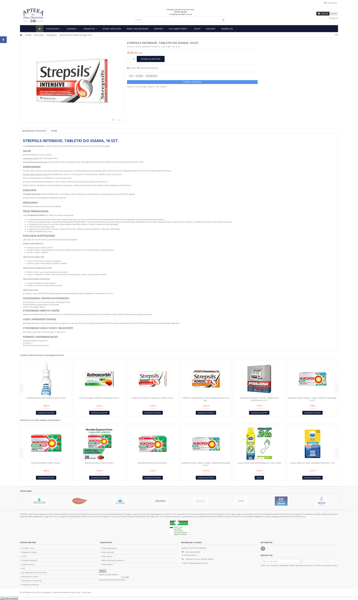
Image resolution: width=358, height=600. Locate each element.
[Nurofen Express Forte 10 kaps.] (46, 443)
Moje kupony (107, 564)
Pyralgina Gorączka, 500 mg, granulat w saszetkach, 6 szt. (259, 399)
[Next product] (337, 34)
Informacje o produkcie (34, 130)
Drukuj (133, 68)
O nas (24, 556)
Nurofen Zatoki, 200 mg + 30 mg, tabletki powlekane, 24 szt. (312, 399)
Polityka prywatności (30, 585)
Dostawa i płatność (29, 560)
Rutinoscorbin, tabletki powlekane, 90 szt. (99, 398)
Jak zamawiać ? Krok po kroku (34, 572)
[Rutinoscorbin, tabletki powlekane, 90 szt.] (99, 379)
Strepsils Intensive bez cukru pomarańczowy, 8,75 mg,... (206, 399)
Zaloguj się (333, 18)
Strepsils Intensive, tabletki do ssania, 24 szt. (152, 398)
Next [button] (336, 388)
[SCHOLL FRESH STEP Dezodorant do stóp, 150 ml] (259, 443)
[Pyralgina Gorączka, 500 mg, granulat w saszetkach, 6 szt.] (259, 379)
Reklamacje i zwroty (30, 576)
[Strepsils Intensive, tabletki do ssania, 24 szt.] (152, 379)
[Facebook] (263, 548)
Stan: (174, 47)
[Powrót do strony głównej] (21, 35)
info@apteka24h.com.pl (198, 563)
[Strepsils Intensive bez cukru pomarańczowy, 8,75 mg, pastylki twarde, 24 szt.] (206, 379)
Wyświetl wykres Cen (192, 82)
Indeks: (164, 47)
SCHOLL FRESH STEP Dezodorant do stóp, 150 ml (259, 463)
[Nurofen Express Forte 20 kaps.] (99, 443)
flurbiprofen (152, 76)
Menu (102, 571)
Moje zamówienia (109, 548)
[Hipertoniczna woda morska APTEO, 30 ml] (46, 379)
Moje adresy (107, 556)
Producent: (131, 47)
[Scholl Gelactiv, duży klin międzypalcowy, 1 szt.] (312, 443)
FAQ (23, 568)
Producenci (26, 491)
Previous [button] (21, 388)
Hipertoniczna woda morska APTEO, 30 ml (46, 398)
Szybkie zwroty (28, 564)
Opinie (54, 130)
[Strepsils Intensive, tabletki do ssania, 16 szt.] (72, 81)
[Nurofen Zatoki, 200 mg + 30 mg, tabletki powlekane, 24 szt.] (312, 379)
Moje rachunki (108, 552)
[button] (53, 28)
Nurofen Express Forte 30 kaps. (152, 463)
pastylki (139, 76)
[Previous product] (335, 34)
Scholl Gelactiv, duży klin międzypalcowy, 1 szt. (312, 463)
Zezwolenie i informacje (32, 580)
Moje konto (106, 542)
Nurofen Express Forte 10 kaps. (46, 463)
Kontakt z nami (28, 548)
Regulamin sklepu (29, 552)
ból (131, 76)
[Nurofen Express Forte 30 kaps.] (152, 443)
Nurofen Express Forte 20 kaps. (99, 463)
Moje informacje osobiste (112, 560)
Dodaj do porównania (149, 68)
